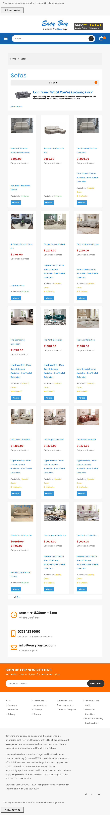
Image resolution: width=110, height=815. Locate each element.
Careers (37, 714)
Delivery (11, 714)
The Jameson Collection (55, 535)
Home (13, 58)
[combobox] (53, 38)
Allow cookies (12, 10)
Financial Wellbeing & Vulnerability (94, 720)
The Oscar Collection (20, 439)
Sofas (23, 58)
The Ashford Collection (54, 244)
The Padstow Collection (88, 244)
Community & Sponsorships (40, 703)
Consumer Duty (66, 705)
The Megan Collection (54, 439)
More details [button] (16, 106)
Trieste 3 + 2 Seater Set (21, 535)
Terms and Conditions (90, 711)
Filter (73, 82)
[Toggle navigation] (5, 38)
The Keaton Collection (87, 535)
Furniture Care (65, 700)
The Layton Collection (86, 439)
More (16, 202)
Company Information (13, 707)
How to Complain (67, 709)
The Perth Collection (53, 340)
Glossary (38, 709)
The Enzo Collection (86, 340)
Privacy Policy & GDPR (92, 703)
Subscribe (96, 683)
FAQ (9, 700)
